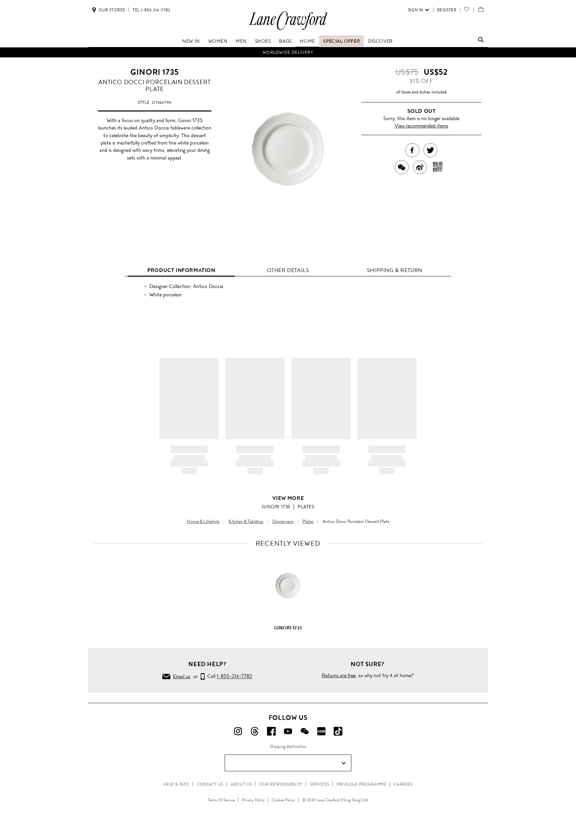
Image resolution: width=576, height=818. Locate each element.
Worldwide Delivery (288, 52)
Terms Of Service (221, 800)
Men (241, 41)
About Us (241, 784)
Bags (285, 41)
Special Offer (341, 41)
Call (228, 676)
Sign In (415, 10)
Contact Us (210, 784)
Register (447, 10)
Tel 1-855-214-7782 (151, 10)
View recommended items (421, 125)
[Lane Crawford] (288, 29)
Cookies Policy (283, 800)
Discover (380, 41)
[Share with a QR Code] (438, 167)
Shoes (263, 41)
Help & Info (176, 784)
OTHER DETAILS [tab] (288, 270)
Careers (403, 784)
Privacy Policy (253, 800)
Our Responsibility (281, 784)
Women (218, 41)
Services (319, 784)
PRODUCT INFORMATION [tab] (181, 270)
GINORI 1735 (154, 72)
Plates (306, 506)
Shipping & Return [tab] (394, 270)
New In (191, 41)
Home (307, 41)
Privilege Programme (361, 784)
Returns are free (339, 675)
